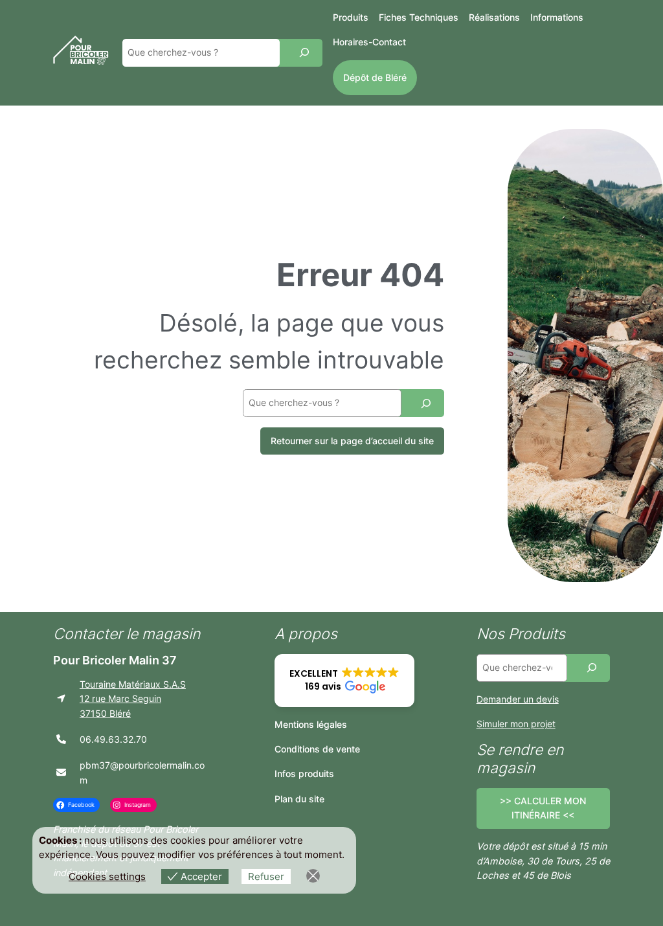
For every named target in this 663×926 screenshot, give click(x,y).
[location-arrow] (61, 698)
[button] (344, 680)
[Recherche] (304, 53)
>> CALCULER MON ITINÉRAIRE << (543, 807)
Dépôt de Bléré (375, 77)
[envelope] (61, 772)
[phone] (61, 739)
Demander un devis (518, 699)
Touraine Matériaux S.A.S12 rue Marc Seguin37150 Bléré (133, 699)
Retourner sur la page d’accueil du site (352, 440)
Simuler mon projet (516, 723)
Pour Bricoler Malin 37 (115, 660)
